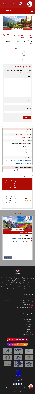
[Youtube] (14, 384)
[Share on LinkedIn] (14, 170)
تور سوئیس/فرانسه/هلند (26, 232)
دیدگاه (29, 76)
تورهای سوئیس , (28, 163)
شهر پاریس (15, 241)
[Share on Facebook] (20, 170)
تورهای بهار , (25, 161)
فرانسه (16, 238)
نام (29, 101)
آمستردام (10, 241)
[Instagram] (21, 384)
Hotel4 (27, 198)
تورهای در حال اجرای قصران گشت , (14, 161)
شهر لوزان (20, 241)
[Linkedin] (16, 384)
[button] (12, 4)
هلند (13, 238)
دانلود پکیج (7, 258)
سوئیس (19, 238)
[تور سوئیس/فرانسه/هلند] (17, 223)
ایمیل (29, 109)
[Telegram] (19, 384)
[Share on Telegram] (17, 170)
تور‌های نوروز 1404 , (19, 163)
